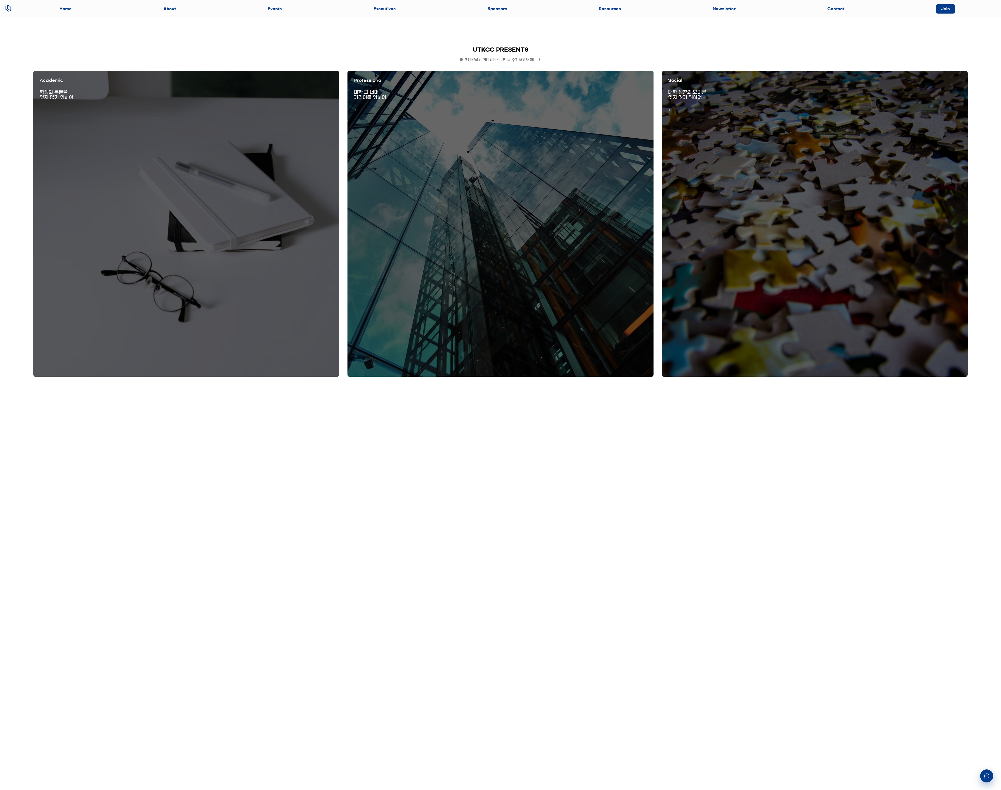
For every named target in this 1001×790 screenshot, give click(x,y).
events (275, 9)
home (65, 9)
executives (385, 9)
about (169, 9)
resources (610, 9)
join (945, 9)
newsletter (724, 9)
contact (835, 9)
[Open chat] (986, 775)
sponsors (497, 9)
